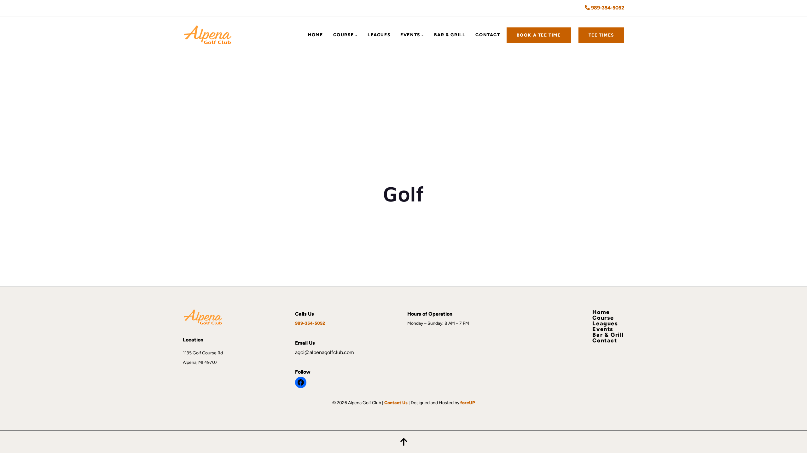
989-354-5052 (607, 8)
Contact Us (396, 402)
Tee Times (601, 35)
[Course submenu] (356, 35)
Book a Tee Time (539, 35)
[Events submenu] (422, 35)
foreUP (467, 402)
